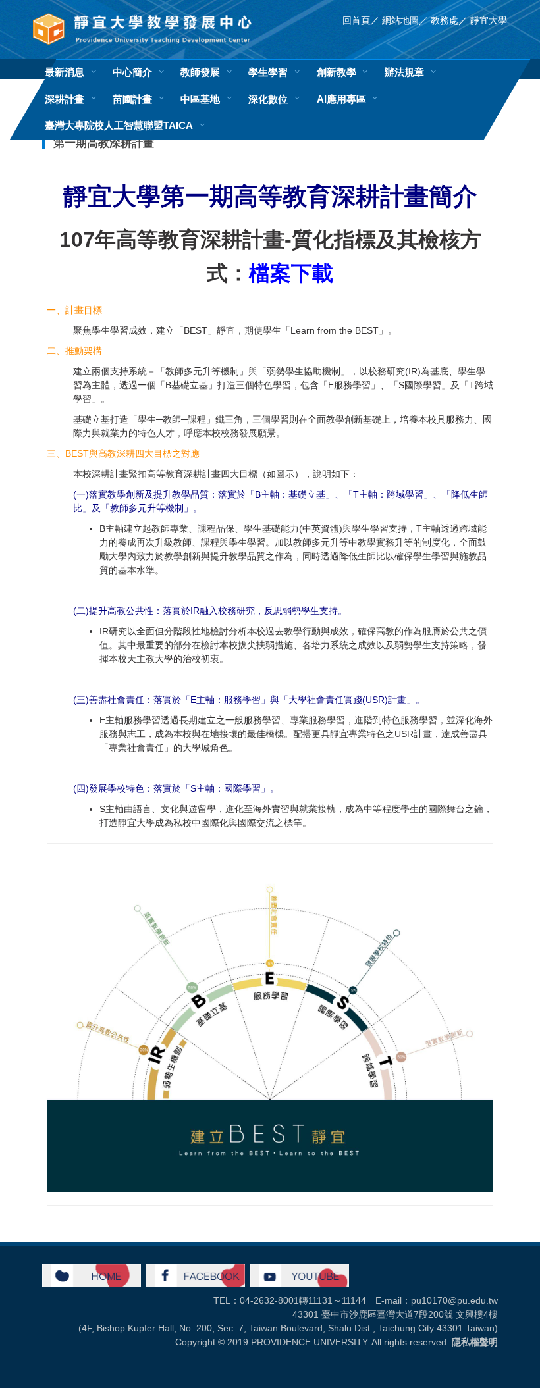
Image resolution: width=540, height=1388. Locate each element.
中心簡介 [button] (132, 72)
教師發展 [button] (200, 72)
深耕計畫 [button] (64, 99)
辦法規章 (404, 72)
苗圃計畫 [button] (132, 99)
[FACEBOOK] (195, 1275)
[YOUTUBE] (299, 1275)
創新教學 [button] (336, 72)
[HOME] (91, 1275)
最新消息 (64, 72)
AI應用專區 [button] (341, 99)
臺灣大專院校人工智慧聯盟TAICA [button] (119, 125)
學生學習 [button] (268, 72)
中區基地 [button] (200, 99)
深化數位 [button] (268, 99)
